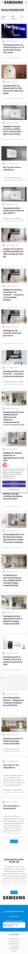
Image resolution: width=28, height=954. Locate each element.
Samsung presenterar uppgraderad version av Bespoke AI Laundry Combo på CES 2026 (12, 620)
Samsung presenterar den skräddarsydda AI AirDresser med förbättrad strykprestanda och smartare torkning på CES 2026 (13, 419)
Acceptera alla (14, 485)
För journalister (14, 946)
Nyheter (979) (3, 18)
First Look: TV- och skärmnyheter (11, 766)
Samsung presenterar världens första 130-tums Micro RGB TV (13, 210)
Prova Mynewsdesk (14, 944)
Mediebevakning (14, 939)
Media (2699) (13, 18)
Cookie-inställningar (14, 489)
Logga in (14, 951)
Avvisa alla (14, 482)
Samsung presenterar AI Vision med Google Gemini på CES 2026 (13, 741)
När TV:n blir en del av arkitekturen (12, 168)
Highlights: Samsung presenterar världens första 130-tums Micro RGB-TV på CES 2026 (12, 130)
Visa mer (14, 841)
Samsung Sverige (14, 916)
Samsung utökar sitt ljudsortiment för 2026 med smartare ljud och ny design (13, 89)
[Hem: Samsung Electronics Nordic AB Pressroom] (13, 2)
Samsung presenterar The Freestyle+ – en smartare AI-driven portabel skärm (13, 373)
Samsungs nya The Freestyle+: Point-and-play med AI (12, 333)
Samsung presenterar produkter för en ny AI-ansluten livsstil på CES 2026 (12, 661)
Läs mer (14, 892)
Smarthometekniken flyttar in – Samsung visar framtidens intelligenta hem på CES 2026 (13, 701)
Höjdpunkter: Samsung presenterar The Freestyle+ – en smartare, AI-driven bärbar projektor (13, 295)
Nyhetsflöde (14, 948)
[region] (14, 477)
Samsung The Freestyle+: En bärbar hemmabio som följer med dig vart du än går (13, 253)
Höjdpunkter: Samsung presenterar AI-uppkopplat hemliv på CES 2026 (13, 457)
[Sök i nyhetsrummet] (26, 2)
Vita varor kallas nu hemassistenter (11, 807)
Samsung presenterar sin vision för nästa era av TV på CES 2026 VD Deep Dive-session (13, 49)
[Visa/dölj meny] (2, 2)
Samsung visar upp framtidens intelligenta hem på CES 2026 (12, 496)
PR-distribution (14, 941)
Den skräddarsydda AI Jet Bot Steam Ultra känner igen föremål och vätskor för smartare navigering (13, 538)
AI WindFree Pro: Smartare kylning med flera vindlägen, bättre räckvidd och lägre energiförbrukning (12, 580)
